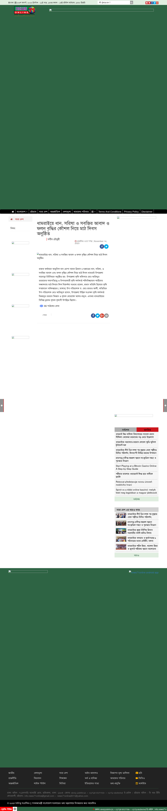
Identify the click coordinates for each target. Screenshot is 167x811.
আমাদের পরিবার (81, 211)
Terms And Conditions (109, 211)
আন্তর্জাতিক (55, 211)
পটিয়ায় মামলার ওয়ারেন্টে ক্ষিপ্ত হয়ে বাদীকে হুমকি (134, 475)
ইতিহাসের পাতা (92, 783)
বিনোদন (37, 778)
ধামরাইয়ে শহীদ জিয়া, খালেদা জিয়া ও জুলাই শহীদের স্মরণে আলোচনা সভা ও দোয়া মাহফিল (143, 547)
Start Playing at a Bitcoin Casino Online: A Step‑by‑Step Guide (136, 467)
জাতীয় (11, 772)
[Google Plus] (157, 2)
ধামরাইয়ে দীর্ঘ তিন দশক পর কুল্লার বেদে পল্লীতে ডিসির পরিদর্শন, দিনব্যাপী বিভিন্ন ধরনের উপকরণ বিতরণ (136, 451)
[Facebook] (152, 2)
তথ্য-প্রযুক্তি (115, 783)
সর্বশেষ (136, 499)
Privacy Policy (131, 211)
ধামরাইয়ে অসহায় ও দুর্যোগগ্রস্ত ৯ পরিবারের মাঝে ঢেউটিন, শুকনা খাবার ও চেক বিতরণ (142, 539)
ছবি (140, 772)
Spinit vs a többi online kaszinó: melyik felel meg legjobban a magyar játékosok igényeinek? (136, 491)
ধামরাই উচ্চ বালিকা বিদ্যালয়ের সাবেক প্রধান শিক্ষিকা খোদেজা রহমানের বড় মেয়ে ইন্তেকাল (135, 435)
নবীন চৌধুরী (54, 239)
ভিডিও (141, 778)
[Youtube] (149, 2)
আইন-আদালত (91, 772)
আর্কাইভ (142, 783)
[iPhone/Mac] (146, 2)
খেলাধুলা (67, 211)
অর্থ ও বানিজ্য (91, 778)
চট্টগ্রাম (33, 211)
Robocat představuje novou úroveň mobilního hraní (134, 483)
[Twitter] (154, 2)
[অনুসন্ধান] (131, 2)
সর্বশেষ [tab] (125, 429)
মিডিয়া (62, 783)
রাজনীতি (12, 778)
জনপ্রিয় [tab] (147, 429)
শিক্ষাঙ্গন (63, 778)
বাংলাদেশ (21, 211)
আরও (136, 555)
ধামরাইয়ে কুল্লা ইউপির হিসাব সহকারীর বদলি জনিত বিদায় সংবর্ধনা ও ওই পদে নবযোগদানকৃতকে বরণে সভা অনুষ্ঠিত (140, 531)
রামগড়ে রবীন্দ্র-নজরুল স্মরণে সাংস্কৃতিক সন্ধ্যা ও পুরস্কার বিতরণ (136, 459)
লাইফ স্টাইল (40, 783)
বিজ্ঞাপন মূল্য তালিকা (119, 772)
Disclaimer (146, 211)
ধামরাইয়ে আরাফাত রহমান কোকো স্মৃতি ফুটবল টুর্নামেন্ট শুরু (136, 443)
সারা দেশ (43, 211)
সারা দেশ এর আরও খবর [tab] (128, 509)
